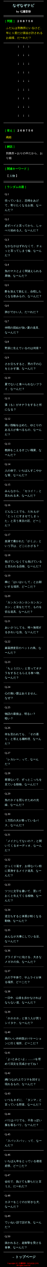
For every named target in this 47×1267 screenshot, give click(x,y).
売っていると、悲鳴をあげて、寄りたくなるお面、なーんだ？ (23, 205)
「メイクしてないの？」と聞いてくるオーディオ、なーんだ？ (23, 845)
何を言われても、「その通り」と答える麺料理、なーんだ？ (23, 739)
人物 (12, 175)
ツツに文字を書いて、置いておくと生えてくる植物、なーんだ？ (23, 895)
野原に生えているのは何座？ (23, 348)
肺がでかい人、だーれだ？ (22, 312)
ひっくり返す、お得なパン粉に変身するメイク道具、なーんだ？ (23, 870)
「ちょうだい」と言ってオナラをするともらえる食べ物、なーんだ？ (23, 673)
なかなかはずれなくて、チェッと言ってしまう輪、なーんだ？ (23, 250)
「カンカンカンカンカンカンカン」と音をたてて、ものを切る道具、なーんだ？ (23, 607)
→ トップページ (23, 1257)
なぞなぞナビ (23, 5)
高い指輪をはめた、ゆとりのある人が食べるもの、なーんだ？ (23, 430)
